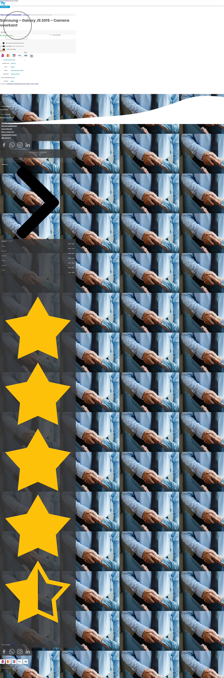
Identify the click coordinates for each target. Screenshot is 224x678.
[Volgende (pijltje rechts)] (222, 339)
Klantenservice (16, 56)
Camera (13, 77)
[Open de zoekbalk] (0, 44)
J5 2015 (36, 84)
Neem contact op (7, 132)
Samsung (13, 63)
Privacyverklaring (17, 667)
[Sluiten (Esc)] (222, 1)
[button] (38, 201)
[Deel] (220, 1)
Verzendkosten (6, 129)
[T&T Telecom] (53, 3)
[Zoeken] (0, 48)
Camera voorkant (15, 74)
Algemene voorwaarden (6, 667)
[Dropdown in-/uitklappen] (21, 56)
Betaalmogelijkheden (9, 126)
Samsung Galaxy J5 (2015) (17, 70)
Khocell (12, 67)
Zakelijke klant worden (9, 123)
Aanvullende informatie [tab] (9, 60)
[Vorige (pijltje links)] (2, 339)
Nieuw (12, 81)
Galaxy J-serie (30, 84)
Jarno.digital (9, 657)
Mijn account (6, 138)
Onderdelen (9, 84)
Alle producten (4, 6)
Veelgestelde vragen (9, 135)
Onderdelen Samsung (19, 84)
